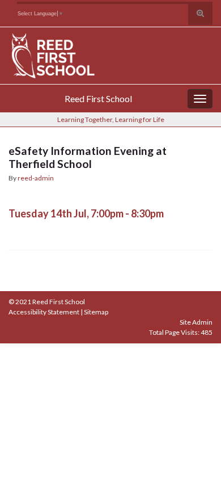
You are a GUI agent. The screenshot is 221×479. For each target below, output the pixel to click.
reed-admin (36, 178)
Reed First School (98, 98)
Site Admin (196, 322)
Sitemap (96, 312)
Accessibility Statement (43, 312)
